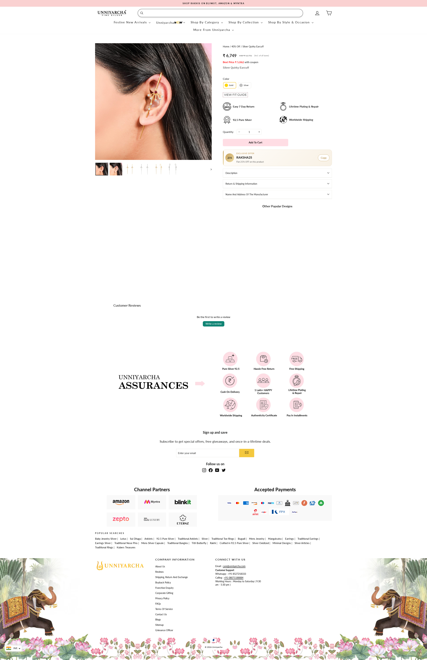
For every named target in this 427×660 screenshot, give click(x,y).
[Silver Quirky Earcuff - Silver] (242, 257)
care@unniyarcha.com (234, 566)
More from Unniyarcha (212, 30)
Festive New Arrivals (131, 22)
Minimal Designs (282, 542)
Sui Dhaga (135, 538)
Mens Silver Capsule (152, 542)
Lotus (123, 538)
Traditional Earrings (308, 538)
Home (226, 46)
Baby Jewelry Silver (106, 538)
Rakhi (213, 542)
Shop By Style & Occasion (289, 22)
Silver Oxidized (260, 542)
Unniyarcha (165, 22)
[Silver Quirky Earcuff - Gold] (238, 257)
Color (226, 78)
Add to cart (240, 264)
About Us (160, 566)
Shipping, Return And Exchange (171, 577)
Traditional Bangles (177, 542)
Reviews (159, 572)
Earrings (289, 538)
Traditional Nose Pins (126, 542)
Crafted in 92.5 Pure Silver (234, 542)
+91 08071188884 (233, 577)
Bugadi (241, 538)
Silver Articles (302, 542)
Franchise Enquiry (164, 588)
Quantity (228, 131)
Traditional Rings (104, 547)
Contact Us (161, 614)
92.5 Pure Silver (165, 538)
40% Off (236, 46)
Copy (324, 157)
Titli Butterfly (199, 542)
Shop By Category (206, 22)
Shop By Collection (244, 22)
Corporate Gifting (164, 593)
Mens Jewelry (256, 538)
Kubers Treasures (126, 547)
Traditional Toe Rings (222, 538)
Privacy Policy (162, 598)
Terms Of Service (164, 609)
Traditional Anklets (188, 538)
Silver (205, 538)
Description (231, 173)
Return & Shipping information (241, 183)
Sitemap (159, 625)
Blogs (158, 619)
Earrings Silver (103, 542)
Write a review (213, 323)
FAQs (158, 603)
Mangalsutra (274, 538)
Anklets (148, 538)
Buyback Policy (163, 582)
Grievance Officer (164, 630)
